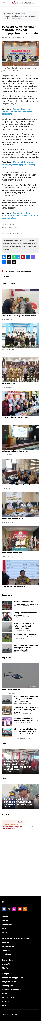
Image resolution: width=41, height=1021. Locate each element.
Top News (6, 658)
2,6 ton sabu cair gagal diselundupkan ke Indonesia (20, 881)
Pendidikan (7, 954)
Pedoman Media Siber (11, 990)
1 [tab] (14, 776)
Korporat (5, 1001)
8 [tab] (29, 811)
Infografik (6, 814)
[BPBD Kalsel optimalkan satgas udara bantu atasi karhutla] (20, 676)
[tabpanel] (20, 761)
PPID (4, 1005)
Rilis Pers (5, 968)
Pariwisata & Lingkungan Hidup (15, 938)
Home (8, 14)
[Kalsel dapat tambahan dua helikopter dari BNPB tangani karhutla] (7, 649)
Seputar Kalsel (20, 14)
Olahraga (6, 950)
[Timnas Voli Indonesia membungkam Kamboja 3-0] (7, 605)
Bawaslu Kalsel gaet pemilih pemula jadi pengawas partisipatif (17, 111)
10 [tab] (36, 811)
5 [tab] (27, 776)
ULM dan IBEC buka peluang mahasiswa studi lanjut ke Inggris (26, 709)
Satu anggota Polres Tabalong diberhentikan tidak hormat (16, 585)
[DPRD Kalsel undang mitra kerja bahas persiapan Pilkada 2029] (20, 505)
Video (5, 779)
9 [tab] (32, 811)
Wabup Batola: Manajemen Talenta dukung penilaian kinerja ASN (18, 450)
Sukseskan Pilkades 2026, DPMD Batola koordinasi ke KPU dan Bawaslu (20, 483)
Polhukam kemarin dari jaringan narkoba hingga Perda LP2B (16, 416)
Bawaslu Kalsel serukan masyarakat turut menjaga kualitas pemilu (20, 17)
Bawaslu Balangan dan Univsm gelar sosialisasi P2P (18, 348)
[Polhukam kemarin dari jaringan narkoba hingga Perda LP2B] (20, 403)
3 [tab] (20, 776)
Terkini (5, 917)
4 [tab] (24, 776)
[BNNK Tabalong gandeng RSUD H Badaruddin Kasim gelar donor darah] (20, 302)
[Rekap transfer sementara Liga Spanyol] (7, 616)
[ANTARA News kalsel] (22, 3)
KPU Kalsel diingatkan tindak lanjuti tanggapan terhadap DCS (19, 164)
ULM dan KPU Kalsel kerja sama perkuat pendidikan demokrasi (20, 551)
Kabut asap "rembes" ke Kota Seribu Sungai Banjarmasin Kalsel (24, 626)
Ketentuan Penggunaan (12, 978)
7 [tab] (25, 811)
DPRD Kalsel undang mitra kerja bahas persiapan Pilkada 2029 (19, 517)
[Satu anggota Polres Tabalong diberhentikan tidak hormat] (20, 572)
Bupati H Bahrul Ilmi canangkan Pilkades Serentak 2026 (20, 382)
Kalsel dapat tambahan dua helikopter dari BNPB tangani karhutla (26, 647)
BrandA (5, 994)
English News (7, 960)
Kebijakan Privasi (9, 982)
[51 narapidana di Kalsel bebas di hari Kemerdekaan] (7, 721)
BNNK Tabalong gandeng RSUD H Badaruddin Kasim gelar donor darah (19, 314)
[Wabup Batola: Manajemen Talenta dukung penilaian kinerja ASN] (20, 437)
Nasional (5, 942)
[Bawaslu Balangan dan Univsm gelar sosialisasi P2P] (20, 336)
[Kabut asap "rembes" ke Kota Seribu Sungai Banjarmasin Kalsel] (7, 627)
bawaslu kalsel (24, 271)
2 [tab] (17, 776)
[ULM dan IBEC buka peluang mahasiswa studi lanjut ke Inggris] (7, 711)
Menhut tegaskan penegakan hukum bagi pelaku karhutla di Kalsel (18, 802)
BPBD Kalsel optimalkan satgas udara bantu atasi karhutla (19, 688)
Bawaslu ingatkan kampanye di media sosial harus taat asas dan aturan (20, 215)
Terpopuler (7, 595)
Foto (4, 744)
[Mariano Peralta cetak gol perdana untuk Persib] (7, 638)
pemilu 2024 (8, 276)
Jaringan (5, 974)
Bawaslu (10, 271)
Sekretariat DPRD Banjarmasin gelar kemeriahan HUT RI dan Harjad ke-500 (17, 765)
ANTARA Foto (8, 998)
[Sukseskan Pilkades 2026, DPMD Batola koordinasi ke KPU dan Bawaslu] (20, 471)
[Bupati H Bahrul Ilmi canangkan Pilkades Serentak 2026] (20, 369)
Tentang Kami (8, 986)
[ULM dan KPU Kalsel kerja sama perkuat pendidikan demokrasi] (20, 539)
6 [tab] (22, 811)
